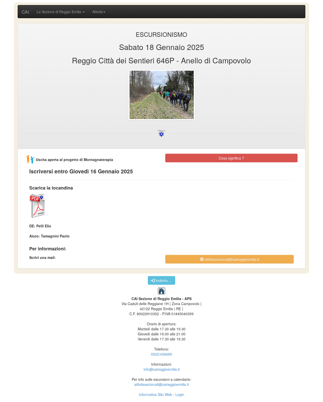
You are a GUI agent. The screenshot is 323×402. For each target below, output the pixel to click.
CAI (25, 11)
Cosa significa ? (231, 157)
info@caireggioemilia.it (162, 369)
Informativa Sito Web (155, 394)
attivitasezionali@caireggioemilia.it (231, 259)
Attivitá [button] (97, 11)
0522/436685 (161, 354)
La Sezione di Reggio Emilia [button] (59, 11)
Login (179, 394)
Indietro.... (163, 280)
